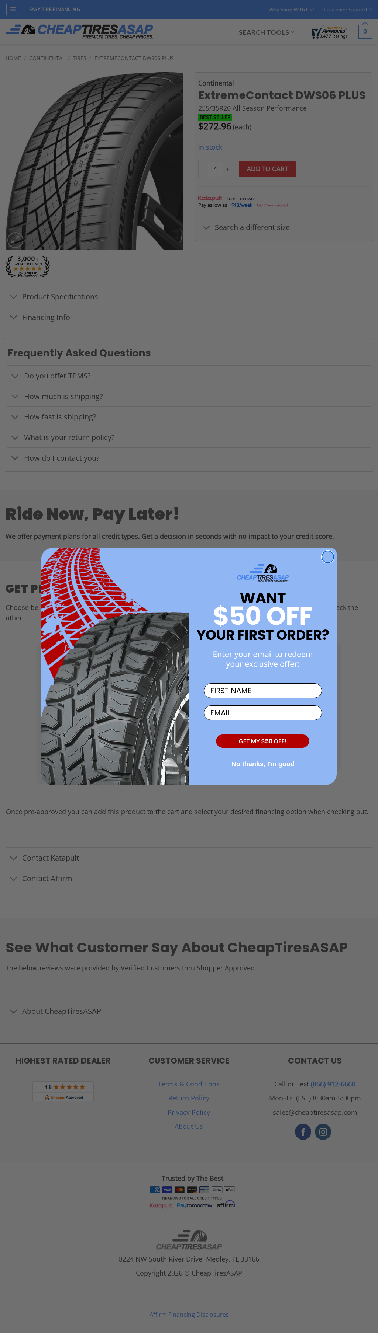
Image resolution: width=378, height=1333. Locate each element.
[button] (263, 741)
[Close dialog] (328, 557)
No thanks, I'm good (263, 764)
